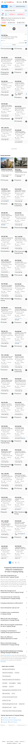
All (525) (4, 22)
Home (3, 741)
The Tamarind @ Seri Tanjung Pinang (12, 720)
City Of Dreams (13, 722)
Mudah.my (9, 655)
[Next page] (18, 562)
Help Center (10, 741)
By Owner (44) (11, 22)
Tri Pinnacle (13, 718)
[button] (21, 94)
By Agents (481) (20, 22)
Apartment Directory (20, 6)
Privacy (22, 741)
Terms (16, 741)
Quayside (5, 722)
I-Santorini (5, 718)
